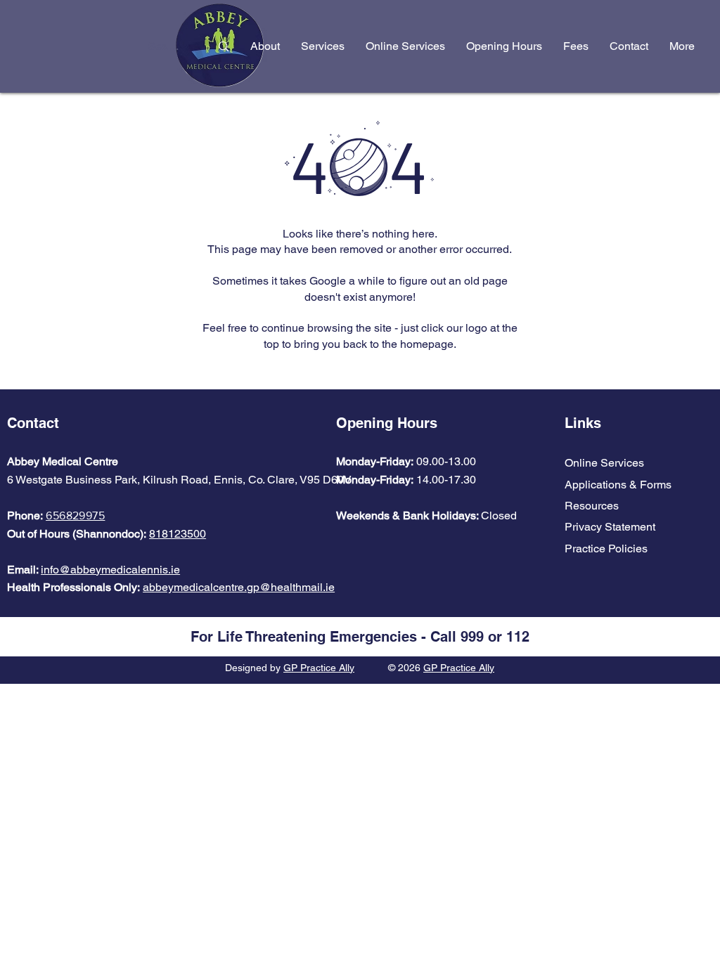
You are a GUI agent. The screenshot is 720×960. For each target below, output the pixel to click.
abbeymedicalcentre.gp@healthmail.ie (239, 587)
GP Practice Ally (318, 667)
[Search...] (223, 47)
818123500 (177, 533)
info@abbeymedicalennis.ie (110, 569)
